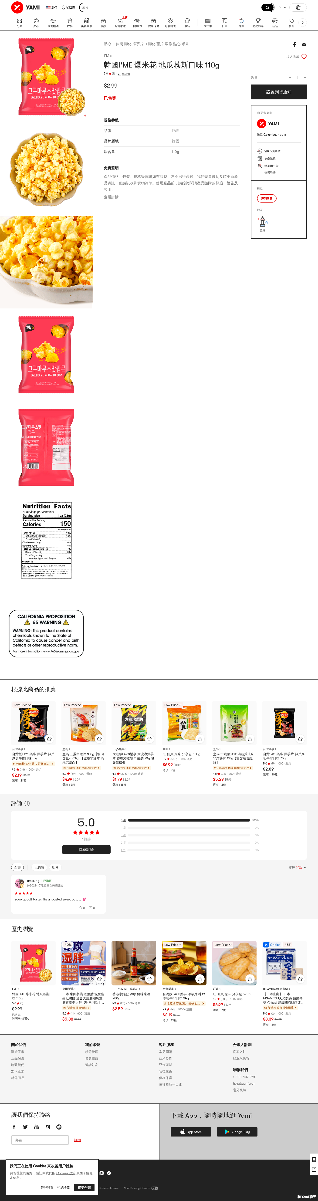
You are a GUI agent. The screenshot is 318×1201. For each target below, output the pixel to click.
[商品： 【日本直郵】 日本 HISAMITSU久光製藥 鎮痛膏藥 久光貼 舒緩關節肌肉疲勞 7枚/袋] (284, 963)
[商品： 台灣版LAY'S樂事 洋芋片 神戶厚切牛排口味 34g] (33, 723)
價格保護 (165, 1078)
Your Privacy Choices (137, 1188)
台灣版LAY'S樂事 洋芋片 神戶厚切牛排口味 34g (33, 756)
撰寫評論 (86, 850)
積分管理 (91, 1052)
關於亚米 (17, 1052)
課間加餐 (266, 198)
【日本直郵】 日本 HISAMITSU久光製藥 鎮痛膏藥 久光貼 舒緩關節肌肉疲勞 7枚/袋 (283, 998)
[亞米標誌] (25, 7)
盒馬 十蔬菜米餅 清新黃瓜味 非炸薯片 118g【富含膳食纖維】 (233, 758)
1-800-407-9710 (244, 1077)
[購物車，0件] (298, 7)
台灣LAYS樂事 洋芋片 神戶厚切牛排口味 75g (283, 756)
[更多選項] (100, 908)
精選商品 (17, 1078)
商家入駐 (239, 1052)
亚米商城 (165, 1065)
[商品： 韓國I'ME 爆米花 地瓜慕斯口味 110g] (33, 963)
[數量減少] (290, 77)
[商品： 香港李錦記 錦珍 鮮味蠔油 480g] (134, 963)
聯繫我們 (17, 1065)
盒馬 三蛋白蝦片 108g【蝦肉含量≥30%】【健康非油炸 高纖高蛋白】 (83, 758)
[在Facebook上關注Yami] (14, 1127)
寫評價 (126, 73)
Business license (108, 1188)
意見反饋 (239, 1090)
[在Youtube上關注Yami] (36, 1127)
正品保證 (17, 1058)
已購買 (39, 867)
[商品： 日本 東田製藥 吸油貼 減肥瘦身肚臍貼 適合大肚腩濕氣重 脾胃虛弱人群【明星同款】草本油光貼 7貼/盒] (83, 963)
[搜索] (267, 7)
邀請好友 (91, 1065)
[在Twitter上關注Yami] (25, 1127)
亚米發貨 (165, 1058)
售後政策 (165, 1071)
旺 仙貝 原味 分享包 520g (181, 754)
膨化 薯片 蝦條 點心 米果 (168, 44)
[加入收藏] (304, 56)
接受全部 (84, 1187)
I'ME (108, 55)
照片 (55, 867)
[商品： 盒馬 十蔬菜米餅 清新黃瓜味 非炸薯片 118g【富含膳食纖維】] (234, 723)
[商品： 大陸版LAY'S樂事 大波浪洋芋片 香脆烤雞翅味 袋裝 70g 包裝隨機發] (134, 723)
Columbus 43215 (275, 134)
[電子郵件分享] (304, 44)
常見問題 (165, 1052)
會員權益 (91, 1058)
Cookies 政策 (65, 1173)
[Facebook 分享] (295, 44)
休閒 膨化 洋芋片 (130, 44)
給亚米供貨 (241, 1058)
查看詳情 (111, 197)
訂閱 (77, 1140)
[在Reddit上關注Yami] (59, 1127)
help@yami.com (244, 1083)
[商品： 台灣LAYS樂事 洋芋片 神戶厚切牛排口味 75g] (284, 723)
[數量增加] (305, 77)
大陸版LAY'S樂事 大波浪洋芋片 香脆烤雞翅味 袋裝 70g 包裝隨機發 (133, 758)
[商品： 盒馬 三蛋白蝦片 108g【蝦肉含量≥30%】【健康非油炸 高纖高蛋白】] (83, 723)
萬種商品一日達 (170, 1084)
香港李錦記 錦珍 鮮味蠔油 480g (131, 996)
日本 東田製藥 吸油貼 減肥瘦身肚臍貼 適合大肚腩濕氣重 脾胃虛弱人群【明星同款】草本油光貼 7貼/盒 (83, 998)
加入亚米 (17, 1071)
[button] (68, 7)
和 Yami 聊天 (307, 1197)
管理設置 (47, 1187)
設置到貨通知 (21, 1019)
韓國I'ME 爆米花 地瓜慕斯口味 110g (32, 996)
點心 (107, 44)
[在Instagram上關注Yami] (48, 1127)
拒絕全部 (63, 1187)
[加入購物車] (49, 739)
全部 (17, 867)
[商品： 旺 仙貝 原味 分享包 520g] (184, 723)
